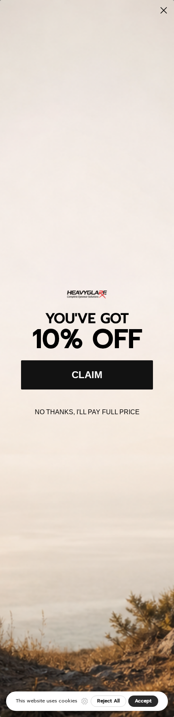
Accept (143, 700)
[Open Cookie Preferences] (84, 701)
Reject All (108, 700)
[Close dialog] (164, 10)
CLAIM (87, 374)
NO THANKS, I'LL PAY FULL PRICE (87, 412)
